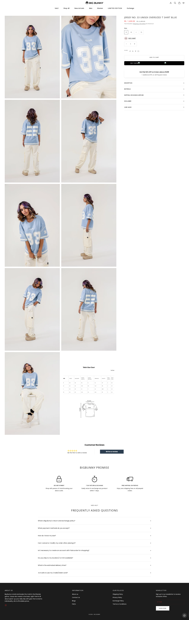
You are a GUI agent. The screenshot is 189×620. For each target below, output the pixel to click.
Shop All (66, 8)
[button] (154, 38)
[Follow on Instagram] (6, 605)
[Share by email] (138, 51)
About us (75, 594)
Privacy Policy (117, 597)
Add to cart (154, 57)
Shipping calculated (139, 24)
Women (100, 8)
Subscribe (162, 608)
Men (90, 8)
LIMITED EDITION (115, 8)
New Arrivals (79, 8)
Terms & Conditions (119, 604)
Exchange (130, 8)
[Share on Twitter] (133, 51)
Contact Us (76, 597)
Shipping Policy (118, 594)
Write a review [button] (112, 451)
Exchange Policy (118, 601)
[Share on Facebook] (130, 51)
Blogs (74, 601)
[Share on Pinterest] (135, 51)
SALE (57, 8)
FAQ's (74, 604)
